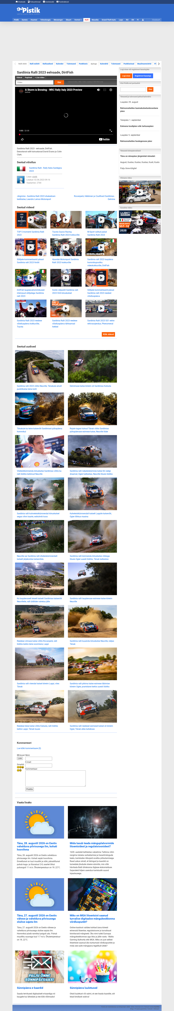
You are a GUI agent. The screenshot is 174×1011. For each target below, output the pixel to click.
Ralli (87, 20)
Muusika (95, 20)
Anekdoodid (49, 2)
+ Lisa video (39, 77)
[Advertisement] (87, 41)
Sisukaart (156, 20)
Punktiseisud (129, 64)
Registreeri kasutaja (143, 76)
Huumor (34, 20)
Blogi (131, 1009)
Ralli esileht (34, 64)
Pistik (16, 20)
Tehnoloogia (45, 20)
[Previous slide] (15, 64)
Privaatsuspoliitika (140, 1009)
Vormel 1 (78, 20)
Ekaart (68, 20)
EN (133, 20)
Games (25, 20)
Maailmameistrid (144, 64)
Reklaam (156, 1009)
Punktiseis (83, 64)
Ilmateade (21, 2)
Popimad (28, 77)
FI (138, 20)
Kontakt (150, 1009)
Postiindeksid (63, 2)
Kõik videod (108, 334)
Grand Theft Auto (109, 20)
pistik (34, 177)
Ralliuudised (48, 64)
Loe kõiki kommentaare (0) (29, 748)
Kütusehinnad (35, 2)
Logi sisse (126, 76)
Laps (121, 20)
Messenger (58, 20)
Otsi (59, 82)
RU (127, 20)
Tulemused (71, 64)
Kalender (59, 64)
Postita (29, 789)
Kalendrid (104, 64)
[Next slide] (158, 64)
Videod (19, 77)
